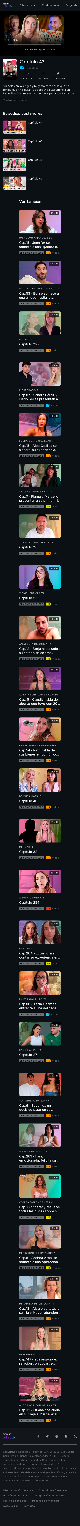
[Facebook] (38, 1436)
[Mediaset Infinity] (7, 5)
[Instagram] (66, 1436)
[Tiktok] (47, 1436)
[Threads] (56, 1436)
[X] (75, 1436)
